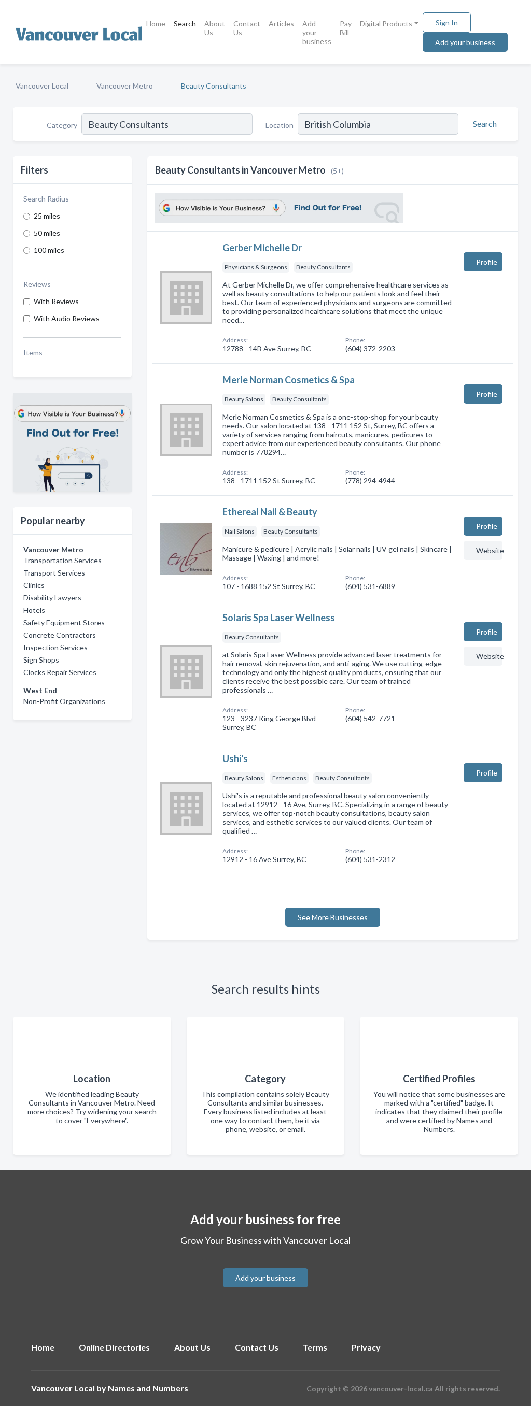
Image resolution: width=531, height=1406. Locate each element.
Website (489, 550)
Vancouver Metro (124, 85)
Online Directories (114, 1347)
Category (62, 125)
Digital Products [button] (386, 23)
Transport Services (54, 572)
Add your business (316, 32)
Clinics (34, 585)
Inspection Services (55, 647)
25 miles (47, 215)
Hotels (34, 610)
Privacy (366, 1347)
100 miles (49, 250)
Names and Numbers (148, 1388)
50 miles (47, 232)
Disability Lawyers (52, 597)
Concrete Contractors (59, 634)
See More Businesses (333, 917)
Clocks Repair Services (59, 672)
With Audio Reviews (67, 318)
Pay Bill (346, 28)
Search (185, 23)
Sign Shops (41, 659)
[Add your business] (265, 1265)
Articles (281, 23)
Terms (315, 1347)
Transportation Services (62, 560)
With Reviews (56, 301)
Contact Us (246, 28)
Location (280, 125)
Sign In (447, 22)
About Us (214, 28)
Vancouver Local (42, 85)
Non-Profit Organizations (64, 701)
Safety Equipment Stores (64, 622)
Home (155, 23)
